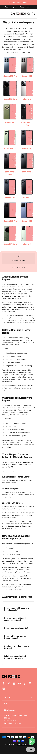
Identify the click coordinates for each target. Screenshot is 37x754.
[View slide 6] (24, 267)
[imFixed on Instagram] (14, 683)
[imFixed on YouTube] (19, 683)
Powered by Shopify (24, 744)
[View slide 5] (22, 267)
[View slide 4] (19, 267)
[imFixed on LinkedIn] (3, 689)
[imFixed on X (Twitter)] (8, 683)
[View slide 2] (15, 267)
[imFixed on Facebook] (3, 683)
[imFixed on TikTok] (24, 683)
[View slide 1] (12, 267)
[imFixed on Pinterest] (30, 683)
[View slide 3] (17, 267)
